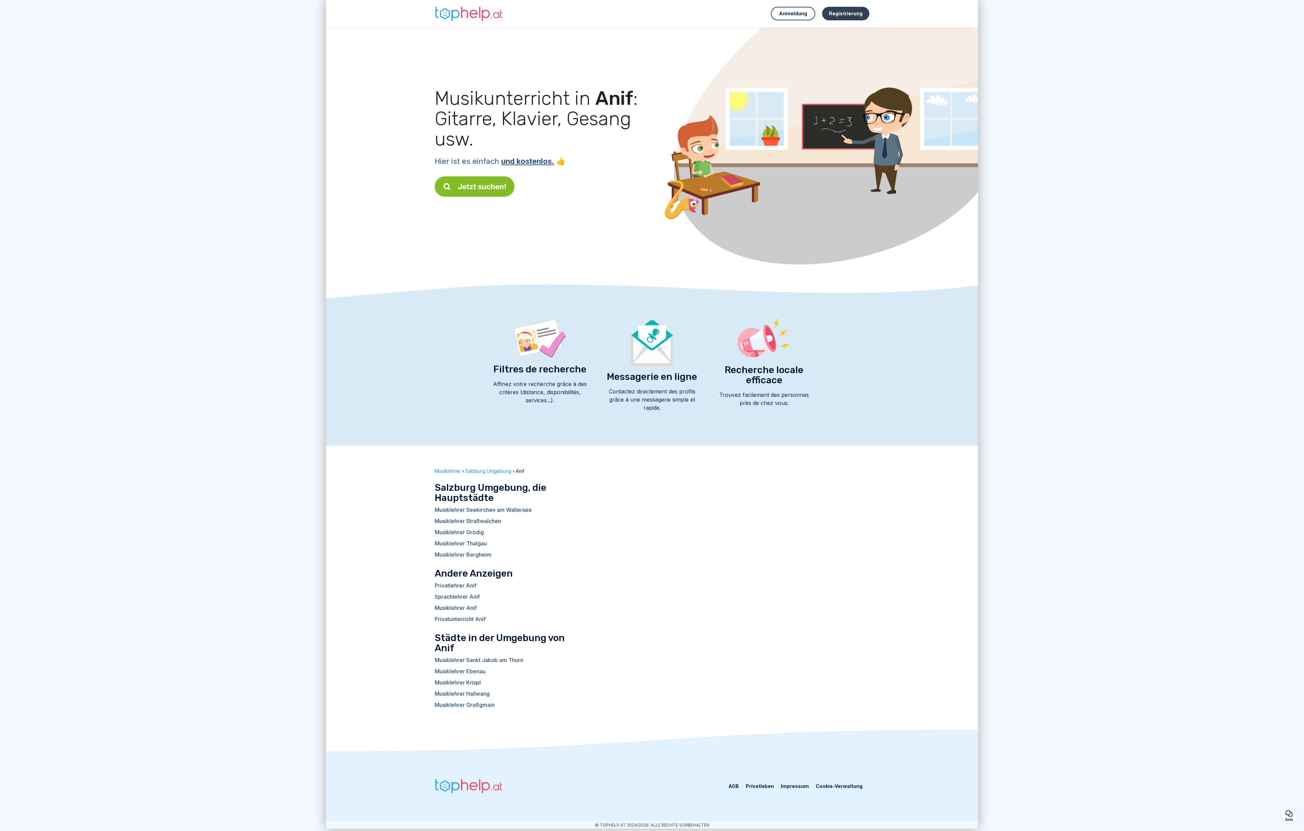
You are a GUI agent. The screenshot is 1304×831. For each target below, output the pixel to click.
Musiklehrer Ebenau (460, 671)
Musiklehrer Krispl (458, 682)
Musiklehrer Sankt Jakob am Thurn (479, 660)
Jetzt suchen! (482, 186)
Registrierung (846, 13)
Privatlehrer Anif (455, 585)
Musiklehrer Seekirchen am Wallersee (483, 509)
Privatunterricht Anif (460, 619)
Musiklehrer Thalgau (461, 543)
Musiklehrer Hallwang (462, 693)
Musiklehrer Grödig (459, 532)
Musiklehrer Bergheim (463, 554)
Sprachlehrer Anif (457, 596)
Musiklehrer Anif (456, 607)
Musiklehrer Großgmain (465, 704)
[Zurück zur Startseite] (469, 13)
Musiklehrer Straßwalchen (468, 521)
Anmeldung (793, 13)
